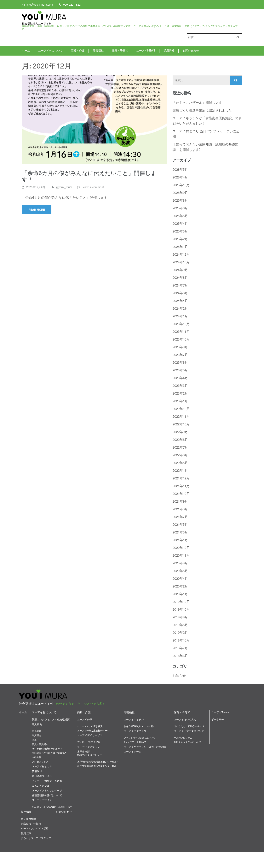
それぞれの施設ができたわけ (47, 748)
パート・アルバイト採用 (35, 828)
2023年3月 (180, 385)
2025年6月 (180, 207)
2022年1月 (180, 470)
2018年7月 (180, 647)
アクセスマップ (40, 761)
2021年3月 (180, 532)
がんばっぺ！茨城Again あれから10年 (52, 806)
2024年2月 (180, 308)
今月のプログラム (183, 737)
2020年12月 (181, 547)
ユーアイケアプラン (88, 747)
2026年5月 (180, 169)
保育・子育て (120, 50)
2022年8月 (180, 439)
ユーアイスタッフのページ (47, 790)
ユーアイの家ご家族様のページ (93, 730)
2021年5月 (180, 524)
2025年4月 (180, 223)
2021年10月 (181, 493)
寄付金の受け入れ (42, 776)
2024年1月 (180, 316)
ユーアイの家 (84, 719)
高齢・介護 (77, 50)
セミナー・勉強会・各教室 (47, 781)
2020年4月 (180, 578)
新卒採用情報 (28, 819)
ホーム (26, 50)
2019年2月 (180, 632)
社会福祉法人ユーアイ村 (37, 23)
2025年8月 (180, 200)
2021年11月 (181, 485)
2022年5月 (180, 462)
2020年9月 (180, 562)
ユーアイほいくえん (185, 719)
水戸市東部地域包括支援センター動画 (97, 765)
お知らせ (179, 675)
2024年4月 (180, 300)
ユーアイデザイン (42, 800)
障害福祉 (98, 50)
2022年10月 (181, 424)
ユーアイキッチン (134, 719)
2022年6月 (180, 454)
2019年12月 (181, 601)
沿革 (34, 739)
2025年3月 (180, 231)
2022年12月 (181, 408)
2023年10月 (181, 339)
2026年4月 (180, 177)
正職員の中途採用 (31, 823)
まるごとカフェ (40, 785)
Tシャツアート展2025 (135, 742)
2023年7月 (180, 354)
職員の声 (26, 833)
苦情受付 (37, 771)
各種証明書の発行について (47, 795)
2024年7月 (180, 285)
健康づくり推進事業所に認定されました (202, 110)
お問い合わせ (191, 50)
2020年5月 (180, 570)
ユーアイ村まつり (42, 766)
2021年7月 (180, 516)
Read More (36, 209)
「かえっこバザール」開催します (197, 102)
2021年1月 (180, 539)
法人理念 (36, 735)
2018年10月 (181, 640)
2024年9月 (180, 269)
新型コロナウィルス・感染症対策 (51, 719)
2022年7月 (180, 447)
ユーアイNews (145, 50)
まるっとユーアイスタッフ (36, 838)
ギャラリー (217, 719)
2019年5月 (180, 624)
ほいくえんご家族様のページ (189, 726)
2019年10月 (181, 609)
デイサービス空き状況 (88, 742)
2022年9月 (180, 431)
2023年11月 (181, 331)
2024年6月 (180, 292)
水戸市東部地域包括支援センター (89, 753)
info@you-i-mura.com (39, 4)
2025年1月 (180, 246)
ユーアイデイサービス (89, 735)
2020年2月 (180, 586)
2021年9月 (180, 501)
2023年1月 (180, 400)
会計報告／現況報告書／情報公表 (49, 752)
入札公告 (36, 757)
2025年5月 (180, 215)
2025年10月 (181, 184)
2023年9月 (180, 346)
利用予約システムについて (188, 742)
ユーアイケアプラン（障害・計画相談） (146, 747)
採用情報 (169, 50)
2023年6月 (180, 362)
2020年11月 (181, 555)
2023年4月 (180, 377)
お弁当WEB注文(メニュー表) (139, 726)
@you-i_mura (64, 187)
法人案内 (37, 724)
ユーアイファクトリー (136, 731)
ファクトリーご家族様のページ (140, 737)
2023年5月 (180, 370)
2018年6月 (180, 655)
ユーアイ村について (50, 50)
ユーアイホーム (132, 751)
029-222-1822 (72, 4)
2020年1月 (180, 593)
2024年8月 (180, 277)
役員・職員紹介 (40, 744)
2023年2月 (180, 393)
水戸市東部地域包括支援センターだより (98, 761)
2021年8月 (180, 508)
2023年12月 (181, 323)
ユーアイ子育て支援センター (190, 731)
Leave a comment (93, 187)
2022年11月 (181, 416)
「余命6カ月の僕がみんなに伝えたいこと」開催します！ (89, 176)
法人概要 (36, 731)
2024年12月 (181, 254)
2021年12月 (181, 478)
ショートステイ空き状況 (90, 726)
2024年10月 (181, 261)
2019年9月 (180, 616)
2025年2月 (180, 238)
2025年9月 (180, 192)
